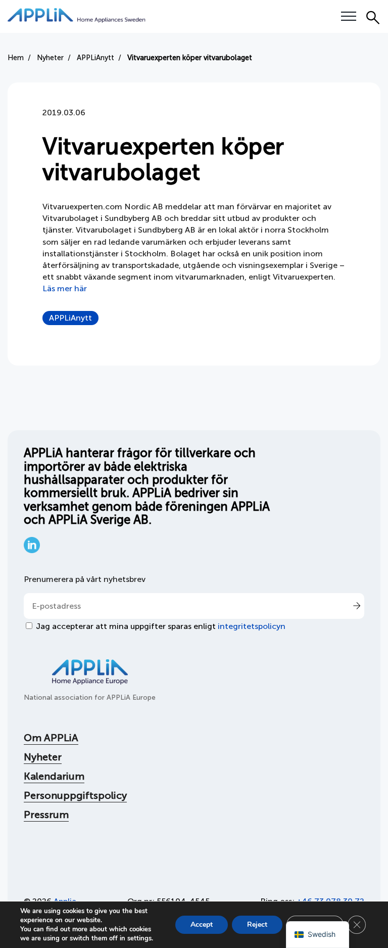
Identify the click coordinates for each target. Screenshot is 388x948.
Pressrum (46, 814)
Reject (257, 924)
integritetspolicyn (251, 626)
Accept (201, 924)
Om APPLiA (51, 738)
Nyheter (43, 757)
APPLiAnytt (70, 318)
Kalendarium (54, 776)
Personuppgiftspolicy (75, 795)
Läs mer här (65, 288)
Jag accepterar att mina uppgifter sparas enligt (160, 626)
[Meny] (348, 16)
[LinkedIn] (32, 550)
